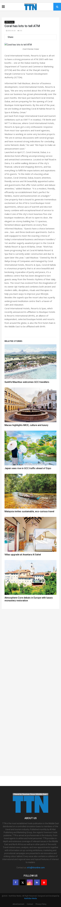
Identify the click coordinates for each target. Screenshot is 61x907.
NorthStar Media (30, 898)
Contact (30, 904)
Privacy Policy (41, 904)
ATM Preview (9, 22)
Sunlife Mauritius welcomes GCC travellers (27, 382)
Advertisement (18, 904)
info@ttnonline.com (36, 867)
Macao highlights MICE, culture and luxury (26, 425)
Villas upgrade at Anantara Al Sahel (23, 554)
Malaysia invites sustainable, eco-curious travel (29, 511)
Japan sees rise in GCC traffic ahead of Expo (28, 468)
